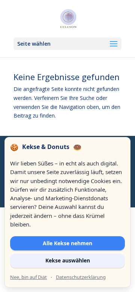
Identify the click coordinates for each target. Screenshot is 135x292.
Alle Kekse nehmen (67, 243)
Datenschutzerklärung (81, 277)
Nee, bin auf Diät (28, 277)
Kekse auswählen (67, 260)
